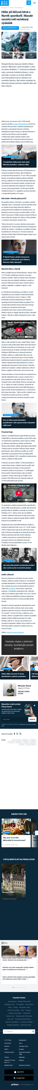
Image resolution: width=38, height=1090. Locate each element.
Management (22, 1040)
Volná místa (7, 1043)
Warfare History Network (15, 632)
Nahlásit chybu (8, 1065)
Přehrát (6, 890)
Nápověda (22, 1057)
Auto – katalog (26, 1010)
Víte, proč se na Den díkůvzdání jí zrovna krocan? (14, 839)
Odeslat (32, 719)
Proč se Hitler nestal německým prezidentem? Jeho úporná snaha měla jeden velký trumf (19, 422)
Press (20, 1043)
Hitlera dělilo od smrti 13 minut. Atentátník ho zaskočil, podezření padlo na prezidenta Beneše (13, 675)
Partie (10, 1007)
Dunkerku (12, 589)
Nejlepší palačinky (13, 1025)
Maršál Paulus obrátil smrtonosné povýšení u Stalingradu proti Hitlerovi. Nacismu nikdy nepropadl (16, 259)
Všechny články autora (24, 692)
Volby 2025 (26, 1013)
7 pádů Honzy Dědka (14, 1013)
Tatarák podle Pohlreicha (24, 1016)
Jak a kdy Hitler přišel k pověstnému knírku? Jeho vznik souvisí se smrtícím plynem (18, 566)
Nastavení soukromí (24, 1065)
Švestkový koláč (25, 1025)
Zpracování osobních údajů (24, 1053)
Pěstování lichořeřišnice (23, 1019)
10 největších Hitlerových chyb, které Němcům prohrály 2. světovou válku (16, 163)
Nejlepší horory (10, 1004)
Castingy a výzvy (23, 1046)
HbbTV (6, 1049)
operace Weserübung (20, 124)
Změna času (29, 1004)
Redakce (21, 1060)
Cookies (6, 1057)
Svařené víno (10, 1016)
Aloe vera (10, 1019)
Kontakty (21, 1049)
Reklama (6, 1046)
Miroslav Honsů (25, 29)
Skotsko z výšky (8, 892)
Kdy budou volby (24, 1007)
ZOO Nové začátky (13, 1010)
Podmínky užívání (9, 1052)
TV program (20, 1004)
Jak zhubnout (12, 1001)
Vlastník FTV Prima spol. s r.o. (9, 1061)
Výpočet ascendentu (12, 1022)
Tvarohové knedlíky (26, 1022)
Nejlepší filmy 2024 (24, 1001)
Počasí (15, 1007)
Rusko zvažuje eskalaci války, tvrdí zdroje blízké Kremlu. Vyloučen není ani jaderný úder (17, 959)
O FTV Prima (7, 1040)
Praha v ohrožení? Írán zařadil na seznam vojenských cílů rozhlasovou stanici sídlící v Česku (19, 978)
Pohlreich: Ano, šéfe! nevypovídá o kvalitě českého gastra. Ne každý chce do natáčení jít (18, 968)
